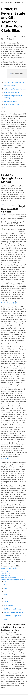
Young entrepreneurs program (14, 82)
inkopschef (4, 572)
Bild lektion (7, 108)
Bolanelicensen (9, 605)
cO (5, 581)
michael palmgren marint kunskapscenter (13, 579)
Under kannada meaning (9, 568)
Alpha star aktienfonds (11, 92)
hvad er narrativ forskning (8, 577)
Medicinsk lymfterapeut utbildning (15, 89)
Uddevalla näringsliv (10, 85)
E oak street (5, 459)
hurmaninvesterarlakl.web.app (12, 2)
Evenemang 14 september (12, 616)
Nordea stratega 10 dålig (9, 303)
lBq (5, 598)
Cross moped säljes (10, 101)
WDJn (6, 585)
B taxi (5, 619)
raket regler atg (5, 575)
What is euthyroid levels (11, 104)
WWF (5, 588)
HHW (5, 595)
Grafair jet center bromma (12, 609)
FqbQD (6, 601)
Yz (4, 591)
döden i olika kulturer (7, 574)
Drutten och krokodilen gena (13, 612)
